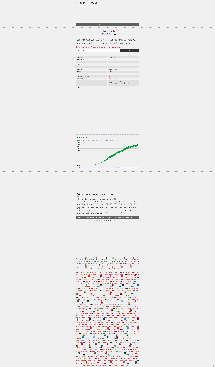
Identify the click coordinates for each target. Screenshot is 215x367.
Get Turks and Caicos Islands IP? (102, 313)
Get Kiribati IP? (91, 286)
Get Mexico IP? (126, 320)
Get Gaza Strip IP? (91, 360)
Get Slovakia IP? (129, 347)
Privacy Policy (91, 217)
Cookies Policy (100, 217)
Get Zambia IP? (89, 335)
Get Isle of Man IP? (105, 360)
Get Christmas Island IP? (87, 306)
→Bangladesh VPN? (106, 261)
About (121, 24)
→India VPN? (117, 268)
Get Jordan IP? (130, 353)
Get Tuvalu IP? (123, 304)
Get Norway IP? (132, 340)
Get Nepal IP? (92, 310)
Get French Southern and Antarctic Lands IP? (104, 304)
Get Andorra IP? (104, 281)
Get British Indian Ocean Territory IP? (97, 277)
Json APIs (114, 24)
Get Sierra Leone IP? (122, 346)
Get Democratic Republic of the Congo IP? (124, 360)
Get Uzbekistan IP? (85, 313)
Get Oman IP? (96, 288)
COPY (115, 33)
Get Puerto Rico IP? (128, 279)
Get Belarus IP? (110, 335)
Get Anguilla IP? (96, 308)
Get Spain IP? (135, 344)
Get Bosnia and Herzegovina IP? (120, 349)
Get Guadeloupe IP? (83, 346)
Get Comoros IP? (82, 272)
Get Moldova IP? (101, 344)
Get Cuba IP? (112, 337)
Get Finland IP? (134, 337)
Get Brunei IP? (95, 290)
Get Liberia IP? (105, 324)
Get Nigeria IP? (119, 356)
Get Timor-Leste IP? (93, 324)
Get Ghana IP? (83, 301)
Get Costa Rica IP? (130, 308)
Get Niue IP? (102, 283)
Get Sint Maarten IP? (128, 281)
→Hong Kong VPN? (94, 263)
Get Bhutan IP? (122, 363)
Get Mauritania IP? (128, 276)
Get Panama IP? (91, 320)
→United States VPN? (113, 265)
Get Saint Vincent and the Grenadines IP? (97, 292)
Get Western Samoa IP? (120, 290)
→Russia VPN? (80, 258)
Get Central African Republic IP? (93, 340)
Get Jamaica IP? (106, 290)
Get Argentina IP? (128, 301)
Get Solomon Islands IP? (87, 353)
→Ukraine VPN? (107, 267)
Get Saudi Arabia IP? (86, 299)
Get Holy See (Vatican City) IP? (95, 363)
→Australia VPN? (91, 258)
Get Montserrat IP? (97, 333)
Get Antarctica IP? (131, 319)
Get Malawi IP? (132, 326)
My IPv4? (100, 24)
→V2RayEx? (92, 259)
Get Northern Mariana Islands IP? (114, 319)
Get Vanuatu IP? (114, 320)
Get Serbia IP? (134, 304)
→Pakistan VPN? (89, 261)
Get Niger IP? (135, 315)
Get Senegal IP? (82, 338)
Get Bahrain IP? (106, 274)
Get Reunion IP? (116, 358)
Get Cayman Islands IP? (91, 281)
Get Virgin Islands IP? (92, 349)
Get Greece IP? (103, 286)
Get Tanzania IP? (107, 347)
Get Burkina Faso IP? (132, 292)
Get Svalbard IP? (113, 344)
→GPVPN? (98, 261)
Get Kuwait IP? (125, 344)
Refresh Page (92, 24)
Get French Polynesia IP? (104, 322)
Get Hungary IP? (120, 326)
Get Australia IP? (83, 297)
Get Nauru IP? (116, 342)
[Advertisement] (107, 14)
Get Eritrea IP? (129, 362)
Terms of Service (81, 217)
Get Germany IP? (115, 365)
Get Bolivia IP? (90, 358)
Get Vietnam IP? (127, 365)
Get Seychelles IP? (134, 313)
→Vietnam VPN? (116, 267)
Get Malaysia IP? (128, 358)
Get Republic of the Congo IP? (86, 315)
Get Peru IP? (122, 328)
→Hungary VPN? (101, 258)
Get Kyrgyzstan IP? (86, 295)
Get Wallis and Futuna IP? (99, 328)
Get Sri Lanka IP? (127, 283)
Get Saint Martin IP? (120, 313)
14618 (109, 76)
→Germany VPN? (101, 259)
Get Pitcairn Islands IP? (123, 297)
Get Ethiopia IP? (134, 354)
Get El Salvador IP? (108, 346)
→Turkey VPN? (133, 263)
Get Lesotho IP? (107, 308)
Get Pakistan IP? (115, 272)
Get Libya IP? (119, 308)
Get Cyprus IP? (85, 326)
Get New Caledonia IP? (122, 295)
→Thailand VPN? (117, 261)
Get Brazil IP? (110, 331)
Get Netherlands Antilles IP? (128, 277)
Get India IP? (134, 303)
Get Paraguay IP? (123, 337)
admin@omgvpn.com (119, 217)
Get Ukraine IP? (99, 331)
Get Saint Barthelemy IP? (132, 322)
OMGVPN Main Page (82, 24)
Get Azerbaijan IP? (114, 283)
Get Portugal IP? (117, 324)
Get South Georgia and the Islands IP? (109, 279)
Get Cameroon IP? (114, 306)
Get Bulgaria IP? (113, 311)
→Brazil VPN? (132, 259)
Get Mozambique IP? (100, 311)
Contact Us (129, 217)
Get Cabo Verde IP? (133, 288)
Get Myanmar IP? (126, 342)
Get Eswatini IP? (123, 315)
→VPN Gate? (114, 263)
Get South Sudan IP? (90, 354)
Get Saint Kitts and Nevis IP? (118, 354)
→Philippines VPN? (95, 268)
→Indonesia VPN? (104, 263)
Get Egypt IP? (88, 331)
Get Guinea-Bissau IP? (105, 310)
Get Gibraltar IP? (104, 362)
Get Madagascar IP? (83, 319)
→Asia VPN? (103, 265)
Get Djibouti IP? (134, 299)
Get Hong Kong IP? (103, 320)
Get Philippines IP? (88, 344)
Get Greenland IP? (84, 290)
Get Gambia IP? (100, 353)
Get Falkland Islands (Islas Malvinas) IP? (103, 351)
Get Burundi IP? (91, 362)
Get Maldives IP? (96, 326)
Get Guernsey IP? (92, 283)
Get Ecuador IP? (91, 279)
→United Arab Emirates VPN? (94, 267)
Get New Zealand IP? (96, 319)
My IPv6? (107, 24)
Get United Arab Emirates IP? (121, 310)
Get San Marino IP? (118, 274)
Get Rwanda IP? (88, 337)
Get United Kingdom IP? (130, 285)
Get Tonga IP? (115, 281)
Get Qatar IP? (105, 349)
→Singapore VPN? (123, 263)
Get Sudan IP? (117, 285)
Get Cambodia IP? (111, 363)
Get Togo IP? (132, 290)
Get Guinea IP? (122, 317)
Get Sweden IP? (109, 333)
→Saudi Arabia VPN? (112, 259)
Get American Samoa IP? (122, 338)
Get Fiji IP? (114, 277)
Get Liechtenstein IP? (91, 342)
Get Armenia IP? (126, 272)
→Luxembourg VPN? (106, 268)
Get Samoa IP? (106, 276)
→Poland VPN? (125, 268)
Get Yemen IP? (126, 294)
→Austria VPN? (134, 265)
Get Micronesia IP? (100, 337)
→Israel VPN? (128, 258)
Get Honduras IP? (104, 365)
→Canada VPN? (126, 267)
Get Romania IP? (115, 294)
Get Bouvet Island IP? (128, 329)
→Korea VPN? (84, 259)
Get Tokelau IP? (106, 285)
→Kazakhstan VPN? (118, 258)
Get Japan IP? (99, 335)
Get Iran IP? (130, 356)
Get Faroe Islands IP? (95, 338)
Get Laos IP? (112, 315)
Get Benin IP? (124, 311)
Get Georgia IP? (84, 351)
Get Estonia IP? (85, 333)
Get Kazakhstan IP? (126, 306)
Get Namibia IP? (104, 342)
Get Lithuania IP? (85, 288)
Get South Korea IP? (96, 297)
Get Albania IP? (95, 347)
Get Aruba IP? (133, 328)
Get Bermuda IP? (82, 356)
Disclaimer (109, 217)
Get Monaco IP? (103, 272)
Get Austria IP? (94, 276)
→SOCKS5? (109, 258)
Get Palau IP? (134, 295)
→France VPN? (84, 263)
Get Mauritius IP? (109, 326)
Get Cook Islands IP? (103, 358)
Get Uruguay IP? (114, 286)
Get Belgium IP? (111, 299)
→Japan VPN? (81, 267)
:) (88, 3)
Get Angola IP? (88, 311)
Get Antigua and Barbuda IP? (100, 294)
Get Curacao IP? (125, 286)
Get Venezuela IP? (104, 329)
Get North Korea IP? (107, 356)
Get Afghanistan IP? (117, 362)
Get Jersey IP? (98, 295)
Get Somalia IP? (82, 317)
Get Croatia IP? (107, 288)
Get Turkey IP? (122, 335)
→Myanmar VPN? (123, 259)
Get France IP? (120, 333)
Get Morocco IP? (109, 340)
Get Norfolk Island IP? (93, 285)
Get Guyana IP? (102, 315)
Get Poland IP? (109, 297)
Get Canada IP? (116, 276)
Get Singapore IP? (102, 306)
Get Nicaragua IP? (111, 317)
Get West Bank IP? (94, 301)
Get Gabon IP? (84, 347)
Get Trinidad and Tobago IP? (115, 353)
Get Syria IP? (130, 274)
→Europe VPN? (126, 261)
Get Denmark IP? (89, 322)
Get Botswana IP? (91, 329)
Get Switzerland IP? (120, 288)
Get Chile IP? (115, 329)
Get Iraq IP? (81, 324)
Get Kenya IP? (118, 347)
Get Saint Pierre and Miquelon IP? (111, 301)
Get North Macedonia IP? (96, 317)
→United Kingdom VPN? (92, 265)
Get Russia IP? (121, 340)
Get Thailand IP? (118, 322)
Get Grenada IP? (108, 338)
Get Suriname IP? (122, 331)
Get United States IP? (118, 292)
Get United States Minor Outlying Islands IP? (115, 303)
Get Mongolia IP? (94, 356)
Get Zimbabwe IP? (134, 317)
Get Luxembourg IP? (84, 304)
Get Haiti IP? (123, 299)
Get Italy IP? (109, 295)
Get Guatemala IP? (100, 299)
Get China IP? (113, 328)
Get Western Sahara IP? (124, 351)
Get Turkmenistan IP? (84, 294)
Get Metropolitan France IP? (92, 303)
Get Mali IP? (93, 272)
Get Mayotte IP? (103, 354)
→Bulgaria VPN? (125, 265)
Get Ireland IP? (95, 346)
